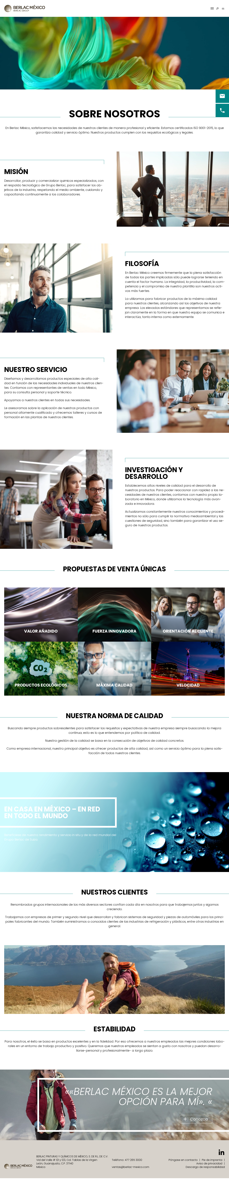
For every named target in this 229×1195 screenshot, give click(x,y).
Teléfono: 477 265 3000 (127, 1160)
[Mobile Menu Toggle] (212, 8)
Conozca (199, 1119)
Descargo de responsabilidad (205, 1167)
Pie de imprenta (212, 1160)
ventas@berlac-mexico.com (130, 1167)
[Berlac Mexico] (25, 8)
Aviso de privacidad (209, 1163)
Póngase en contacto (183, 1160)
